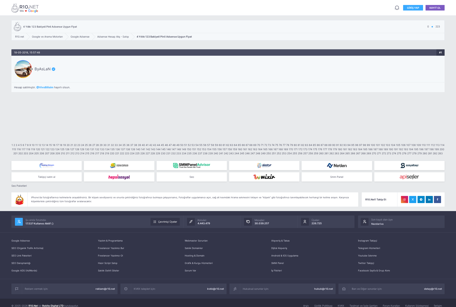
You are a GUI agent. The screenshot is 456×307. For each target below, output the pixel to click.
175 (315, 149)
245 (242, 153)
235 (189, 153)
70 (258, 144)
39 (139, 144)
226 (142, 153)
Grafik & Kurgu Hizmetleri (199, 263)
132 (97, 149)
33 (116, 144)
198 (431, 149)
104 (393, 144)
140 (138, 149)
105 (398, 144)
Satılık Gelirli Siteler (108, 270)
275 (399, 153)
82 (302, 144)
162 (250, 149)
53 (193, 144)
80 (295, 144)
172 (300, 149)
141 (143, 149)
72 (265, 144)
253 (284, 153)
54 (197, 144)
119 (33, 149)
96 (356, 144)
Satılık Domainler (194, 248)
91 (337, 144)
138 (128, 149)
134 (107, 149)
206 (42, 153)
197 (426, 149)
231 (168, 153)
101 (378, 144)
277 (409, 153)
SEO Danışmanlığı (20, 263)
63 (231, 144)
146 (168, 149)
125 (62, 149)
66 (243, 144)
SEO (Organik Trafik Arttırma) (27, 248)
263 (337, 153)
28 (97, 144)
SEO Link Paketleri (21, 255)
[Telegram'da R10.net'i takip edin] (421, 199)
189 (386, 149)
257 (305, 153)
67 (247, 144)
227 (148, 153)
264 (342, 153)
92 (341, 144)
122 (47, 149)
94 (349, 144)
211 (68, 153)
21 (71, 144)
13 (43, 144)
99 (368, 144)
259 (316, 153)
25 (86, 144)
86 (318, 144)
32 (112, 144)
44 (158, 144)
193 (406, 149)
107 (408, 144)
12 (39, 144)
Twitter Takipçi (366, 263)
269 (368, 153)
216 (92, 153)
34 (120, 144)
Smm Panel (336, 176)
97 (360, 144)
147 (174, 149)
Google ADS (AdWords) (24, 270)
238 (205, 153)
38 (135, 144)
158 (229, 149)
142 (148, 149)
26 (90, 144)
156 (219, 149)
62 (227, 144)
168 (280, 149)
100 (373, 144)
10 (33, 144)
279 (419, 153)
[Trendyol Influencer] (264, 177)
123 (52, 149)
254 (289, 153)
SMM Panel (277, 263)
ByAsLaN (43, 69)
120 (38, 149)
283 (440, 153)
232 (173, 153)
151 (194, 149)
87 (322, 144)
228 (153, 153)
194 (411, 149)
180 (340, 149)
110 (424, 144)
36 (127, 144)
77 (284, 144)
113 (438, 144)
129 (82, 149)
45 (162, 144)
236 (194, 153)
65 (239, 144)
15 (50, 144)
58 (212, 144)
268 (363, 153)
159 (235, 149)
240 (216, 153)
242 (226, 153)
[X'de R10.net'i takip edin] (412, 199)
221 (117, 153)
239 (210, 153)
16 (54, 144)
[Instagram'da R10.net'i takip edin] (404, 199)
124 (57, 149)
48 (174, 144)
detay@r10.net (433, 288)
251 (274, 153)
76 (280, 144)
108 (413, 144)
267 (358, 153)
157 (224, 149)
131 (92, 149)
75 (276, 144)
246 (247, 153)
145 (163, 149)
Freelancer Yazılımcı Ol (110, 255)
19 (64, 144)
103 (388, 144)
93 (345, 144)
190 (391, 149)
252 (279, 153)
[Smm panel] (192, 165)
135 (112, 149)
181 (345, 149)
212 (72, 153)
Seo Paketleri (19, 185)
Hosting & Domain (194, 255)
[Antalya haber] (119, 165)
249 (263, 153)
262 (331, 153)
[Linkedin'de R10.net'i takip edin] (429, 199)
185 (365, 149)
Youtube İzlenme (367, 255)
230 (163, 153)
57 (208, 144)
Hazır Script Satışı (107, 263)
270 (374, 153)
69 (254, 144)
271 (379, 153)
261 (326, 153)
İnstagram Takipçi (367, 240)
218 (102, 153)
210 (63, 153)
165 (265, 149)
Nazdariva (377, 223)
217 (97, 153)
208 (52, 153)
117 (23, 149)
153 (204, 149)
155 (214, 149)
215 (87, 153)
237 (200, 153)
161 (245, 149)
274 (394, 153)
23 (78, 144)
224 (132, 153)
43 (154, 144)
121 (43, 149)
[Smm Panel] (409, 165)
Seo (192, 176)
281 (430, 153)
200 (442, 149)
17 (57, 144)
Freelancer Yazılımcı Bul (111, 248)
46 (166, 144)
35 (124, 144)
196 (421, 149)
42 (150, 144)
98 (364, 144)
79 (291, 144)
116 (19, 149)
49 (178, 144)
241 (221, 153)
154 (209, 149)
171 (296, 149)
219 (107, 153)
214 (82, 153)
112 (433, 144)
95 (352, 144)
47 (170, 144)
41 (147, 144)
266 (353, 153)
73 (269, 144)
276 (404, 153)
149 (184, 149)
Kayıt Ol (435, 7)
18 (60, 144)
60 (220, 144)
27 (93, 144)
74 (273, 144)
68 (251, 144)
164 (260, 149)
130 (87, 149)
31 (108, 144)
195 (416, 149)
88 (326, 144)
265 (347, 153)
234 (184, 153)
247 (252, 153)
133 (102, 149)
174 (310, 149)
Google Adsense (20, 240)
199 (436, 149)
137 (123, 149)
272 (384, 153)
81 (299, 144)
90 (333, 144)
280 (425, 153)
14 (46, 144)
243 (231, 153)
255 (294, 153)
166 (270, 149)
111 (428, 144)
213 (77, 153)
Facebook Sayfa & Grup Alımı (374, 270)
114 (442, 144)
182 (350, 149)
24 (82, 144)
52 (189, 144)
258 (310, 153)
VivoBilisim (46, 87)
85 (314, 144)
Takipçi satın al (46, 176)
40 (143, 144)
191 (396, 149)
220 (112, 153)
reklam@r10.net (105, 288)
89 (329, 144)
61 (224, 144)
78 (287, 144)
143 (153, 149)
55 (201, 144)
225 (137, 153)
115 (14, 149)
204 (31, 153)
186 (370, 149)
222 (122, 153)
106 (403, 144)
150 (189, 149)
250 (268, 153)
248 (258, 153)
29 (101, 144)
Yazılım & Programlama (110, 240)
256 (300, 153)
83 (306, 144)
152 (199, 149)
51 (185, 144)
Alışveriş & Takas (280, 240)
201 (15, 153)
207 (47, 153)
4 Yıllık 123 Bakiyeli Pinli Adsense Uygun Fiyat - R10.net (25, 8)
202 (20, 153)
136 (117, 149)
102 (383, 144)
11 (36, 144)
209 (57, 153)
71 (262, 144)
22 (75, 144)
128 (77, 149)
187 (375, 149)
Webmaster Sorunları (196, 240)
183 (355, 149)
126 (67, 149)
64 (235, 144)
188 (380, 149)
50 (181, 144)
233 (178, 153)
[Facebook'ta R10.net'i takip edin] (437, 199)
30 (105, 144)
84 (310, 144)
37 (131, 144)
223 (127, 153)
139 (133, 149)
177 (325, 149)
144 (158, 149)
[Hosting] (46, 165)
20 (68, 144)
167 (275, 149)
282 (435, 153)
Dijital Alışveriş (279, 248)
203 (26, 153)
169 (286, 149)
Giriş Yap (413, 7)
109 (418, 144)
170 (291, 149)
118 (28, 149)
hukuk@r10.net (323, 288)
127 (72, 149)
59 (216, 144)
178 (330, 149)
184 (360, 149)
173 (305, 149)
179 (335, 149)
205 (36, 153)
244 (236, 153)
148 (179, 149)
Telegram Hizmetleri (369, 248)
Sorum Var (190, 270)
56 (204, 144)
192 (401, 149)
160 (240, 149)
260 (321, 153)
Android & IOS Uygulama (284, 255)
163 (255, 149)
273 (389, 153)
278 (414, 153)
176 (320, 149)
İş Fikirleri (276, 270)
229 (158, 153)
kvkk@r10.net (215, 288)
